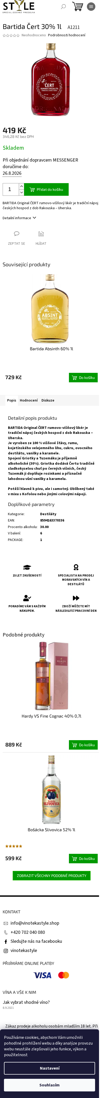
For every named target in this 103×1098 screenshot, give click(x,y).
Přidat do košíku (50, 189)
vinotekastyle (24, 950)
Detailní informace (17, 218)
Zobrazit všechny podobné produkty (51, 875)
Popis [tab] (11, 400)
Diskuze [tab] (47, 400)
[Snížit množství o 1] (21, 192)
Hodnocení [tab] (29, 400)
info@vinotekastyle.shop (35, 923)
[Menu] (91, 6)
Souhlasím (49, 1085)
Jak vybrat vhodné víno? (26, 1002)
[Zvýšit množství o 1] (21, 186)
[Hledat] (63, 6)
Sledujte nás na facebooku (36, 941)
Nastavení (49, 1068)
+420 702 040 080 (28, 932)
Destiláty (48, 514)
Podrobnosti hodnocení (66, 35)
